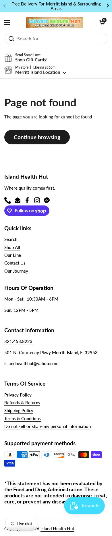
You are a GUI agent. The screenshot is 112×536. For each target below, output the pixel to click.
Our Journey (16, 270)
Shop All (12, 247)
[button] (102, 22)
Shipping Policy (18, 410)
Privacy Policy (18, 394)
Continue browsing (37, 137)
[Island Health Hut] (54, 22)
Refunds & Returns (22, 402)
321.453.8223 (18, 341)
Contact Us (15, 262)
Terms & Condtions (22, 418)
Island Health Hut (57, 528)
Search (10, 239)
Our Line (12, 255)
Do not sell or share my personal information (47, 426)
